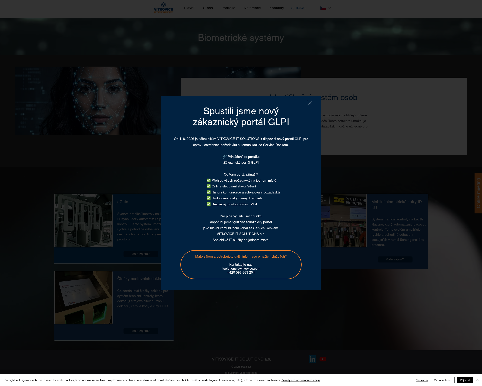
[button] (310, 103)
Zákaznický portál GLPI (241, 162)
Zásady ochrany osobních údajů (300, 380)
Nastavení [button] (422, 380)
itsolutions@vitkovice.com (241, 268)
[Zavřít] (477, 380)
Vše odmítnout (442, 380)
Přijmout (465, 380)
